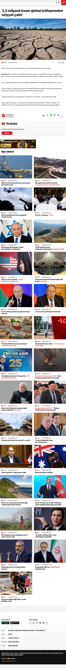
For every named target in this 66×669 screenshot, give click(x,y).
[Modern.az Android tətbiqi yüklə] (5, 623)
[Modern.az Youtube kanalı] (40, 623)
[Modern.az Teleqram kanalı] (37, 623)
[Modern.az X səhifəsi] (46, 623)
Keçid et (7, 133)
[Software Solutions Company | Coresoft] (11, 658)
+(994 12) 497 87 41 (13, 638)
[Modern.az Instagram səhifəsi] (33, 623)
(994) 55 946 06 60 (13, 642)
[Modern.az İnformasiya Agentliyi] (8, 615)
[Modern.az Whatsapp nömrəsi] (43, 623)
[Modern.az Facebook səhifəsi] (30, 623)
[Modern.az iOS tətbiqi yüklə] (14, 623)
